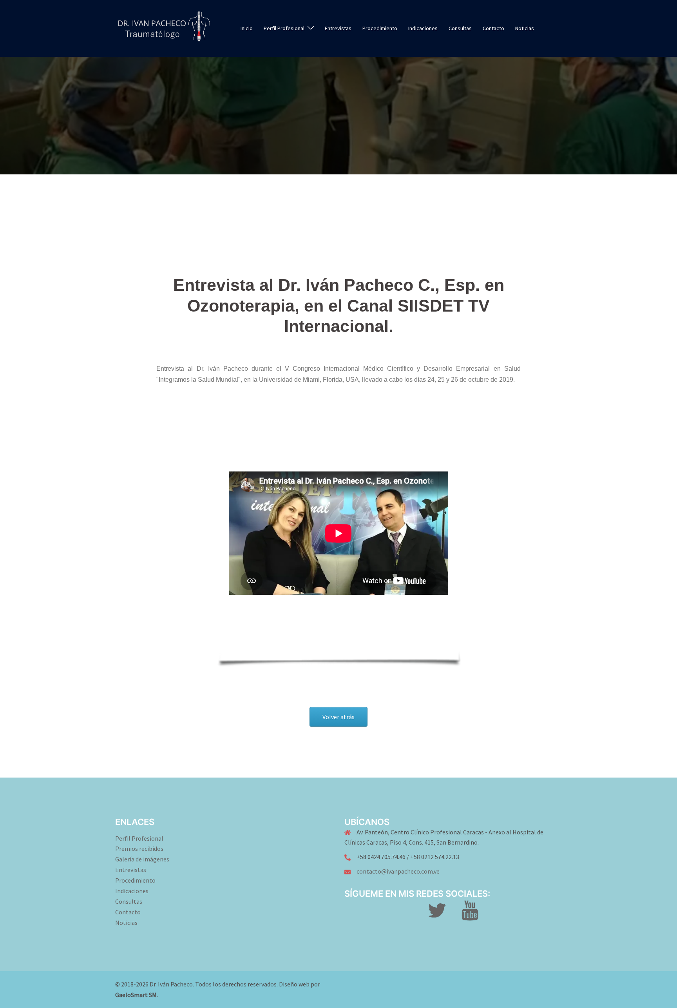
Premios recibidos (139, 848)
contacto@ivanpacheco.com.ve (398, 871)
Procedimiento (379, 28)
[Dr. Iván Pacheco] (164, 27)
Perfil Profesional (139, 838)
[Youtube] (470, 915)
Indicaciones (423, 28)
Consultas (460, 28)
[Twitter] (437, 915)
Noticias (524, 28)
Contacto (493, 28)
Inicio (247, 28)
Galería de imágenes (142, 859)
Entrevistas (338, 28)
